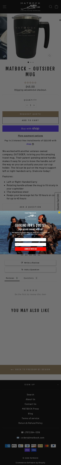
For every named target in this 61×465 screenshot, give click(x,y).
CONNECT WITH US (30, 249)
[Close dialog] (59, 212)
